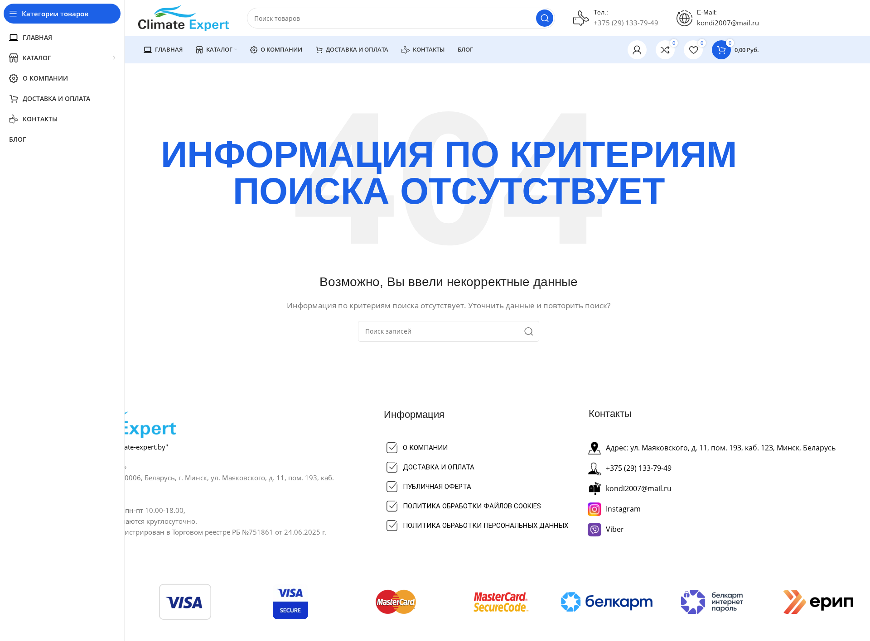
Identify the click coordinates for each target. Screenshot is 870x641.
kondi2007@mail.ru (728, 22)
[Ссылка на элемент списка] (487, 447)
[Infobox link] (615, 18)
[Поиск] (544, 18)
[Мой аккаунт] (637, 50)
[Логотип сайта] (183, 17)
